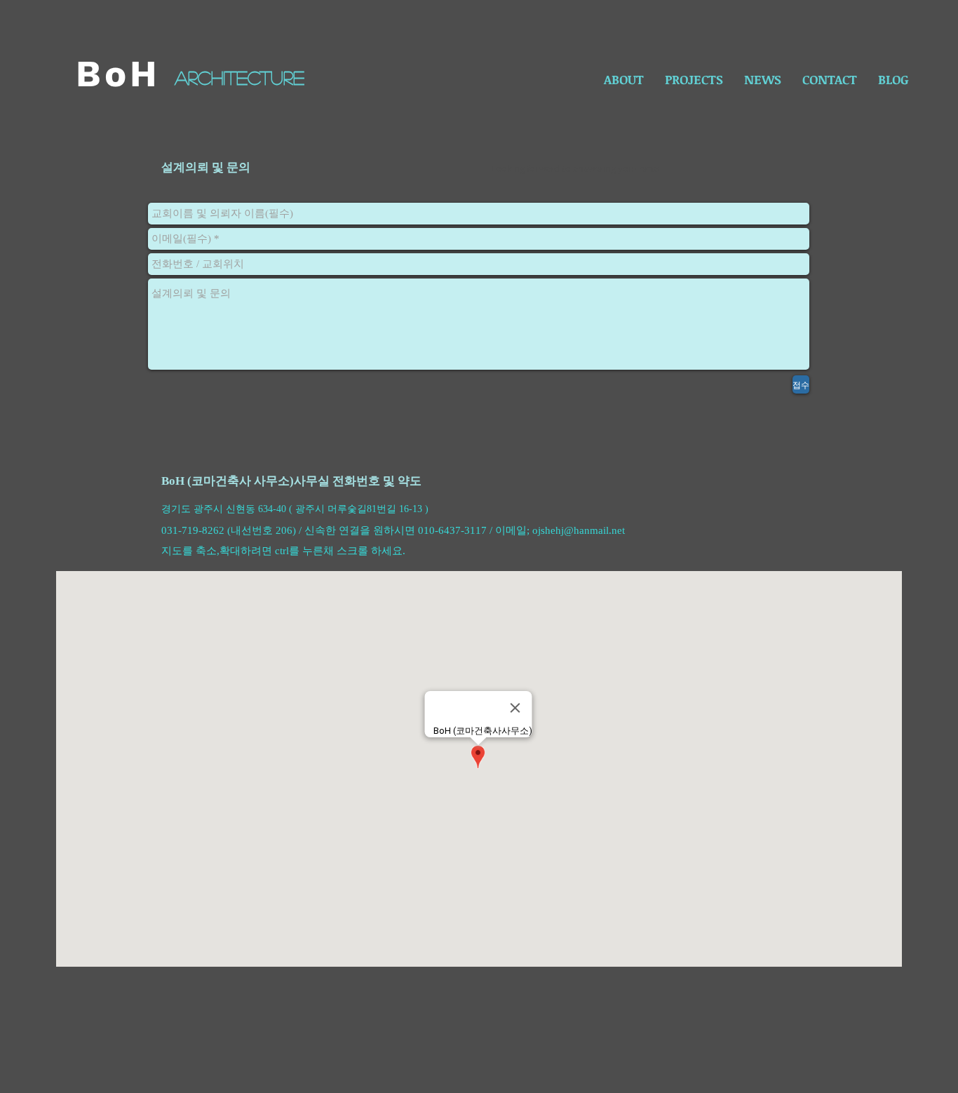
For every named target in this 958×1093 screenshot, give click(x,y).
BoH (118, 74)
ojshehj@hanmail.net (578, 530)
